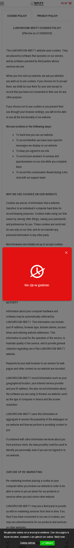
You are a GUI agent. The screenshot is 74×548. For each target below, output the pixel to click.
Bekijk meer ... (60, 536)
